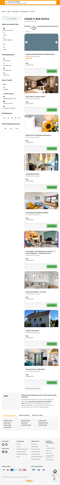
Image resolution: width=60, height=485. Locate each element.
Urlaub (9, 11)
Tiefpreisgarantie (35, 451)
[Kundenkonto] (58, 2)
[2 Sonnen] (8, 118)
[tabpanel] (30, 424)
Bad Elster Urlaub (8, 420)
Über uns (19, 444)
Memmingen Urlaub (43, 422)
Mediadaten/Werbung (22, 454)
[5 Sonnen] (19, 118)
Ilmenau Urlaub (7, 425)
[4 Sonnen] (15, 118)
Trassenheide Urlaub (26, 425)
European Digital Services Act (50, 456)
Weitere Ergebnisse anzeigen (33, 388)
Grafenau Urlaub (42, 420)
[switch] (54, 479)
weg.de (3, 11)
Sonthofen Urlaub (42, 425)
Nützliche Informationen (37, 456)
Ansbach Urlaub (7, 427)
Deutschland (15, 11)
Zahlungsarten (34, 446)
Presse (18, 456)
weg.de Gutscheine (36, 449)
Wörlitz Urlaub (7, 422)
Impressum (48, 450)
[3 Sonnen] (12, 118)
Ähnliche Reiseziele (24, 415)
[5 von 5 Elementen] (26, 42)
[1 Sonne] (4, 118)
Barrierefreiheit (49, 459)
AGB (47, 445)
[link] (41, 54)
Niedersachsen (24, 11)
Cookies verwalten (21, 451)
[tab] (10, 415)
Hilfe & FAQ (34, 444)
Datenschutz (49, 453)
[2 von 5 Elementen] (56, 42)
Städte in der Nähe (37, 415)
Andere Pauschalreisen (9, 415)
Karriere (18, 446)
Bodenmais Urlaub (25, 420)
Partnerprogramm (35, 454)
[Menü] (57, 469)
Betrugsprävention (35, 459)
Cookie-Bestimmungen (22, 449)
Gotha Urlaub (24, 422)
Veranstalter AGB (50, 448)
